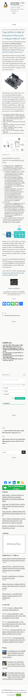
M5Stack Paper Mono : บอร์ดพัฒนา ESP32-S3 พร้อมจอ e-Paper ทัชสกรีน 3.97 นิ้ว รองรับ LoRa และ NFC (13, 586)
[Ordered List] (11, 384)
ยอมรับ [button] (18, 695)
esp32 (15, 315)
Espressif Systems (19, 261)
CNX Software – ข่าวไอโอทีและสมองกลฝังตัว (17, 3)
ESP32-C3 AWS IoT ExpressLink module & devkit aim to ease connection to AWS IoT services (13, 273)
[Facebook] (13, 299)
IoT (16, 105)
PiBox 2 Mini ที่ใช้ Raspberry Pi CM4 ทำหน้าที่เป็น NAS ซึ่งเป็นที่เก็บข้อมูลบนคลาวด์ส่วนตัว (13, 349)
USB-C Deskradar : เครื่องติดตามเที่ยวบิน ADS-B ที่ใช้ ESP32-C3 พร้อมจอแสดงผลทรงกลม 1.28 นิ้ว (14, 513)
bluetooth (11, 315)
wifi (19, 315)
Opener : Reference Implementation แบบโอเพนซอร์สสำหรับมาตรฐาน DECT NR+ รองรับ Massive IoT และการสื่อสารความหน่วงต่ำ (13, 521)
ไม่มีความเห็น (22, 29)
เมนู (15, 24)
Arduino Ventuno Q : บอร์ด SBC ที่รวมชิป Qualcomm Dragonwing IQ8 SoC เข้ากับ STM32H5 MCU (12, 596)
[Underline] (7, 384)
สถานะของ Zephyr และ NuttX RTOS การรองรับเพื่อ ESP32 (13, 353)
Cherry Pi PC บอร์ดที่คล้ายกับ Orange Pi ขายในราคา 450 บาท (13, 359)
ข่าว (5, 313)
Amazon (10, 261)
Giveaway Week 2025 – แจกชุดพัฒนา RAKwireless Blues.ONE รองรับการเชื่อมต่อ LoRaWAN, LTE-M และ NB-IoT (14, 616)
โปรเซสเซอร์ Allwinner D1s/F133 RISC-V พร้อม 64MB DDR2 (13, 356)
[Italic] (5, 384)
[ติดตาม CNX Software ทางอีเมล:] (14, 487)
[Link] (18, 384)
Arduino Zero (11, 99)
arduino (6, 315)
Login (24, 374)
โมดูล (22, 50)
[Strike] (9, 384)
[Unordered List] (13, 384)
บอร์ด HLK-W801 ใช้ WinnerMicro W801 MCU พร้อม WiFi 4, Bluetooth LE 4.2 (13, 345)
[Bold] (4, 384)
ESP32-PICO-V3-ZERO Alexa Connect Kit (12, 52)
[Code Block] (16, 384)
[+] (21, 384)
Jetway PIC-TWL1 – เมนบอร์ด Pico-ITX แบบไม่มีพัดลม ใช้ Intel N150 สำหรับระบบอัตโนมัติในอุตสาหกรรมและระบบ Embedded (13, 568)
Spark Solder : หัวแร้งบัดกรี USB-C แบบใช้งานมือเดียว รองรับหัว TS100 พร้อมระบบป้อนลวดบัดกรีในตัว (13, 506)
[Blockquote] (14, 384)
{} (19, 384)
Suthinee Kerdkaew (14, 29)
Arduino (8, 101)
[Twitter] (15, 299)
